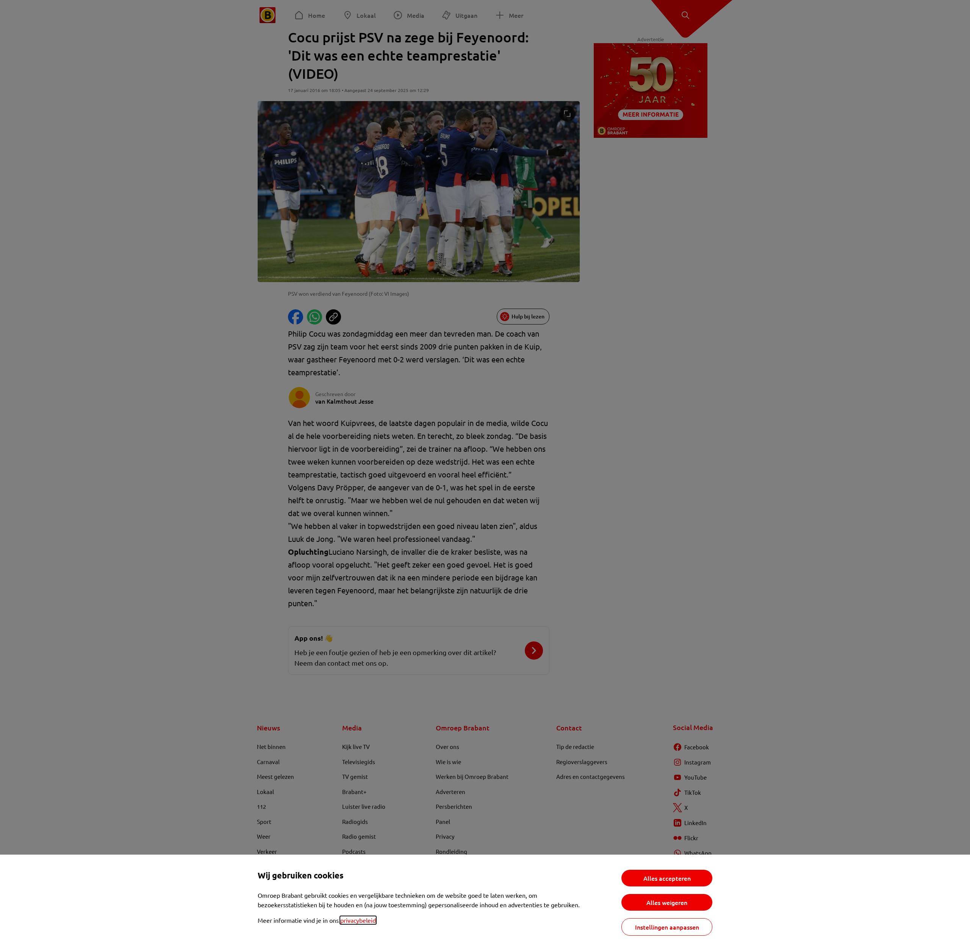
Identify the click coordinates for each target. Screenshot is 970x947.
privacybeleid (358, 920)
